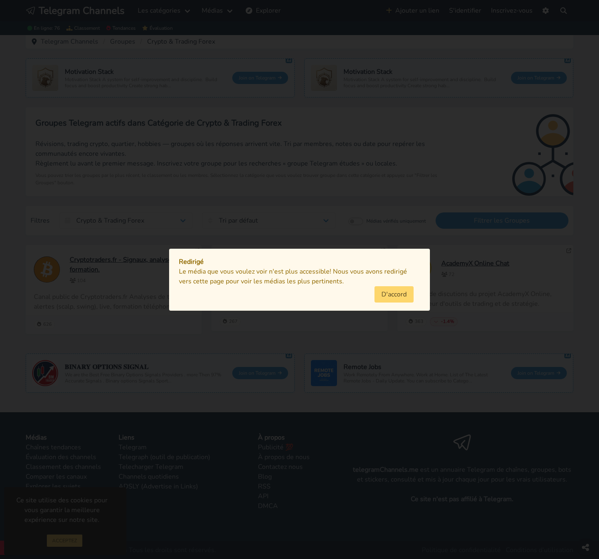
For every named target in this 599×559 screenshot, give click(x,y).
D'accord (394, 294)
